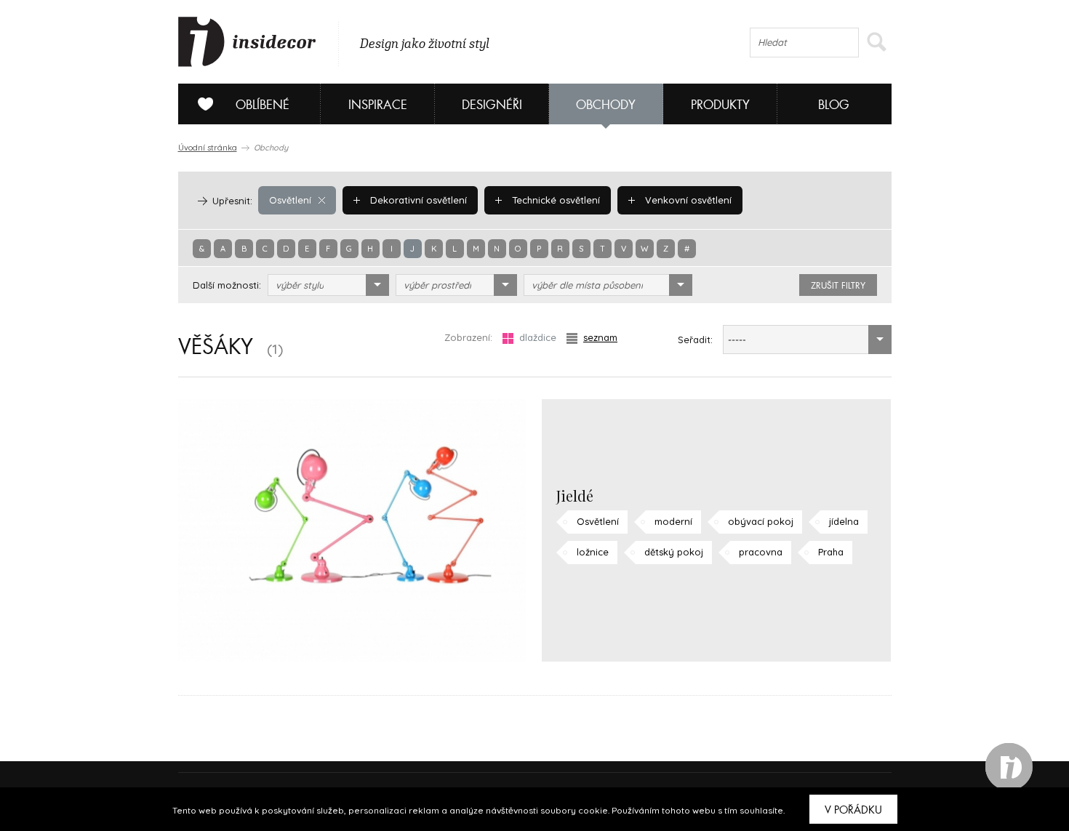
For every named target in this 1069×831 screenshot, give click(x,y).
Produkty (720, 105)
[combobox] (328, 285)
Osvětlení (290, 200)
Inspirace (377, 105)
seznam (600, 337)
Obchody (606, 105)
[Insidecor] (247, 42)
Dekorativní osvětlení (417, 200)
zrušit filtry (838, 286)
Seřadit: (695, 339)
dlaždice (537, 337)
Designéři (492, 105)
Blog (833, 105)
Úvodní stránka (207, 147)
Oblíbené (262, 105)
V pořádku (853, 809)
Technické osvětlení (554, 200)
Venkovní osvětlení (687, 200)
